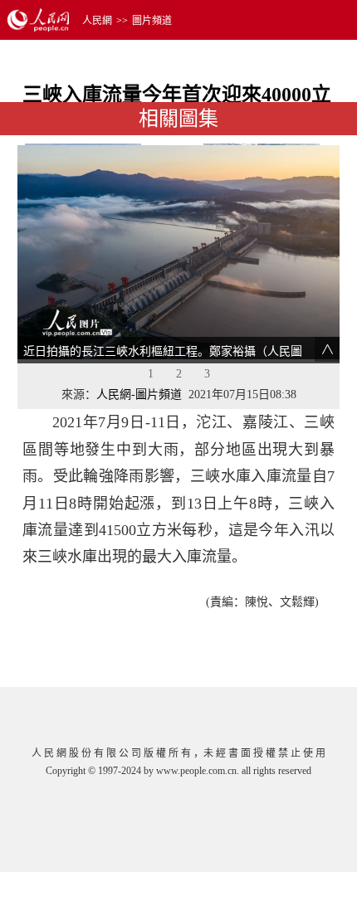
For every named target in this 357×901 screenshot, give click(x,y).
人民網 (97, 21)
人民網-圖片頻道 (139, 394)
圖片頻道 (152, 21)
